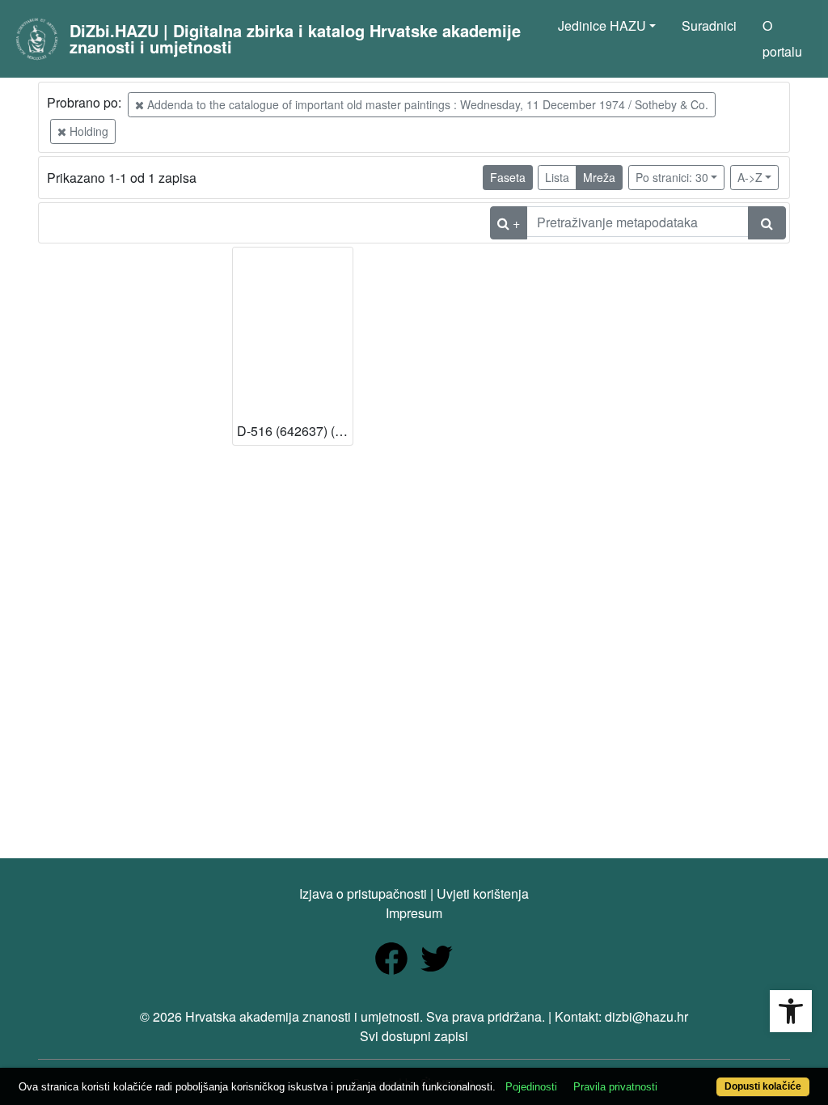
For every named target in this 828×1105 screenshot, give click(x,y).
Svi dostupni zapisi (414, 1036)
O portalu (782, 38)
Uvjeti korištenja (483, 893)
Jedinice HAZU (602, 25)
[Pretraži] (767, 222)
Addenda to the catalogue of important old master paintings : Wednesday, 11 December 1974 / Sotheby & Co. (426, 104)
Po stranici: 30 (672, 177)
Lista (557, 177)
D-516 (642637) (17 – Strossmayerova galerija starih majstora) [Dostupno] (295, 430)
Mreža (599, 177)
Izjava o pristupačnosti (363, 893)
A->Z (750, 177)
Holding (87, 131)
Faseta (508, 177)
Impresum (414, 913)
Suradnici (709, 25)
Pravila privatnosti (615, 1087)
